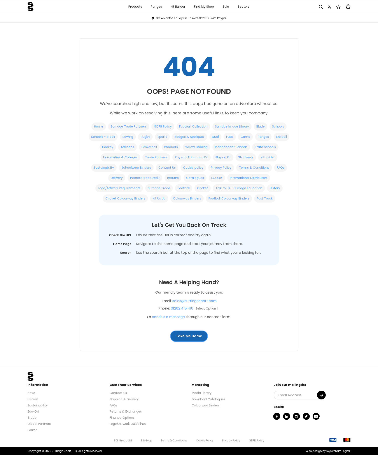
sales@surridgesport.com (194, 300)
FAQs (280, 167)
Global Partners (39, 424)
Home (98, 126)
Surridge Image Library (232, 126)
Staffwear (245, 157)
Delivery (117, 178)
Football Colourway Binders (228, 198)
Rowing (127, 137)
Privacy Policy (221, 167)
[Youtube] (316, 416)
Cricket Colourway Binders (125, 198)
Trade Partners (156, 157)
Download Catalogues (208, 399)
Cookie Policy (205, 440)
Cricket (202, 188)
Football (184, 188)
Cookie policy (193, 167)
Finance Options (122, 417)
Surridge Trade (159, 188)
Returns (173, 178)
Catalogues (195, 178)
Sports (162, 137)
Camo (245, 137)
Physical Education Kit (191, 157)
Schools (278, 126)
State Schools (265, 147)
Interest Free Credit (145, 178)
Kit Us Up (159, 198)
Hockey (107, 147)
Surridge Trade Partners (129, 126)
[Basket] (348, 7)
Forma (32, 430)
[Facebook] (276, 416)
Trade (32, 417)
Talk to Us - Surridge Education (238, 188)
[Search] (321, 7)
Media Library (202, 393)
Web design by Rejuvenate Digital (328, 451)
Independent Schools (231, 147)
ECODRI (216, 178)
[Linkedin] (286, 416)
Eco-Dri (33, 411)
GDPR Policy (163, 126)
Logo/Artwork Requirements (119, 188)
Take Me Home (189, 336)
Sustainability (104, 167)
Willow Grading (196, 147)
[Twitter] (306, 416)
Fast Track (265, 198)
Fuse (229, 137)
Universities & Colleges (120, 157)
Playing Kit (223, 157)
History (275, 188)
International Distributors (249, 178)
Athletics (127, 147)
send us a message (168, 316)
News (31, 393)
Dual (215, 137)
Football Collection (193, 126)
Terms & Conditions (254, 167)
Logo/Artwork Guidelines (128, 424)
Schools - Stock (103, 137)
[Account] (329, 7)
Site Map (146, 440)
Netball (281, 137)
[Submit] (321, 395)
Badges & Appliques (190, 137)
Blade (260, 126)
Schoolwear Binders (136, 167)
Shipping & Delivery (124, 399)
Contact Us (167, 167)
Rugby (145, 137)
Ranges (263, 137)
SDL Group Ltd (123, 440)
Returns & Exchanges (126, 411)
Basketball (149, 147)
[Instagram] (296, 416)
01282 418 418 (182, 308)
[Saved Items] (338, 7)
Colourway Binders (187, 198)
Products (171, 147)
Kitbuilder (268, 157)
